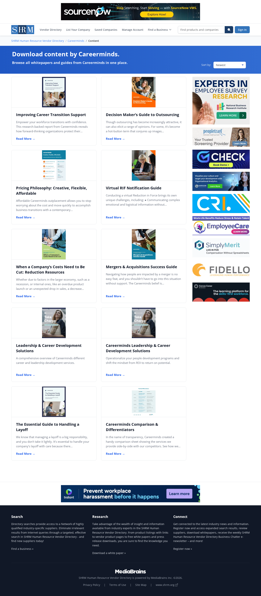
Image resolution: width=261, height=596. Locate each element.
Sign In (242, 29)
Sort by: (206, 65)
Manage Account (132, 29)
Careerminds (76, 41)
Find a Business (158, 29)
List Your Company (78, 29)
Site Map (141, 585)
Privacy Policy (91, 585)
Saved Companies (106, 29)
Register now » (182, 549)
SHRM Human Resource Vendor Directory (37, 41)
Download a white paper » (109, 553)
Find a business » (22, 549)
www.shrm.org (165, 585)
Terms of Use (117, 585)
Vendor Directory (51, 29)
